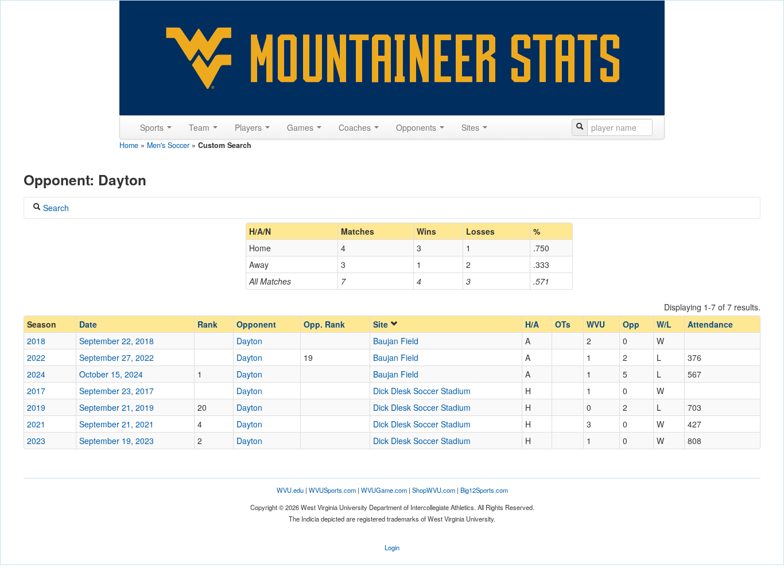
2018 (36, 341)
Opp (631, 324)
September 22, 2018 (116, 341)
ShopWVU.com (433, 490)
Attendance (710, 324)
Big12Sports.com (484, 490)
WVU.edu (290, 490)
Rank (207, 324)
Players (249, 127)
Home (128, 145)
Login (392, 547)
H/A (532, 324)
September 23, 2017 (116, 390)
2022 (36, 357)
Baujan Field (395, 341)
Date (88, 324)
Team (200, 127)
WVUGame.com (384, 490)
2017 (36, 390)
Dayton (249, 341)
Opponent (256, 324)
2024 (36, 374)
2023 (36, 440)
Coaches (356, 127)
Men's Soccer (168, 145)
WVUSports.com (332, 490)
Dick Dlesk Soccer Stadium (422, 390)
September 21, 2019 (116, 407)
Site (381, 324)
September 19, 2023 (116, 440)
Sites (471, 127)
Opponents (417, 127)
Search (55, 207)
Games (301, 127)
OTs (562, 324)
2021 (36, 424)
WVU (596, 324)
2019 (36, 407)
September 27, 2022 (116, 357)
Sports (153, 127)
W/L (664, 324)
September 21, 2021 (116, 424)
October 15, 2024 (111, 374)
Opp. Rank (324, 324)
